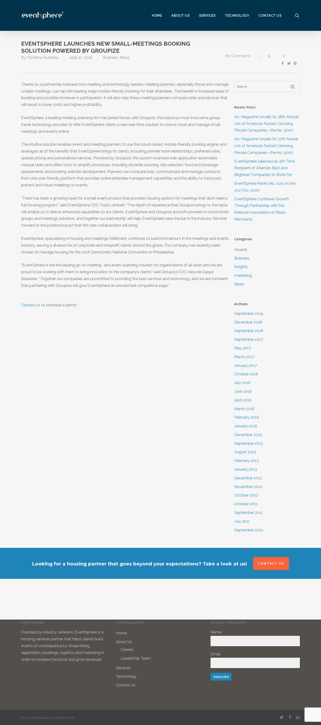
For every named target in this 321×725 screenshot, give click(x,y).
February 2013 (246, 460)
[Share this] (284, 62)
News (125, 57)
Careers (127, 649)
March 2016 (244, 409)
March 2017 (244, 357)
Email (215, 654)
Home (121, 633)
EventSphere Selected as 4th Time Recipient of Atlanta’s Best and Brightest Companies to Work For (264, 168)
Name (216, 632)
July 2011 (242, 521)
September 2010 (248, 530)
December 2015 (248, 435)
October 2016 (246, 374)
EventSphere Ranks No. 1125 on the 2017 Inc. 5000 (264, 186)
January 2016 (245, 426)
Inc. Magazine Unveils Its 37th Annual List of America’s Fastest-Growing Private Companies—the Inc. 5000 (266, 146)
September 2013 (248, 443)
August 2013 (245, 452)
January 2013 (245, 469)
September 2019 (248, 313)
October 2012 (246, 495)
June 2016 (243, 391)
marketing (243, 275)
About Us (124, 642)
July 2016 (242, 383)
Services (123, 668)
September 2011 (248, 512)
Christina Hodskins (43, 57)
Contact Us (125, 685)
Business (110, 57)
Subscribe (221, 676)
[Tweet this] (290, 62)
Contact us (30, 305)
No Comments (237, 56)
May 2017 (242, 348)
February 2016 (246, 417)
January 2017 (245, 365)
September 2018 (248, 330)
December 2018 (248, 322)
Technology (126, 676)
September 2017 (248, 339)
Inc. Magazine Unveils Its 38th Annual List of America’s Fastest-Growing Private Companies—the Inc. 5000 (266, 124)
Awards (240, 249)
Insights (241, 266)
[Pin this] (296, 62)
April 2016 (242, 400)
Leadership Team (136, 658)
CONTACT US (271, 563)
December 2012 (248, 478)
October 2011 (246, 504)
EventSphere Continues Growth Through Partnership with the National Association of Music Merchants (261, 209)
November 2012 (248, 487)
